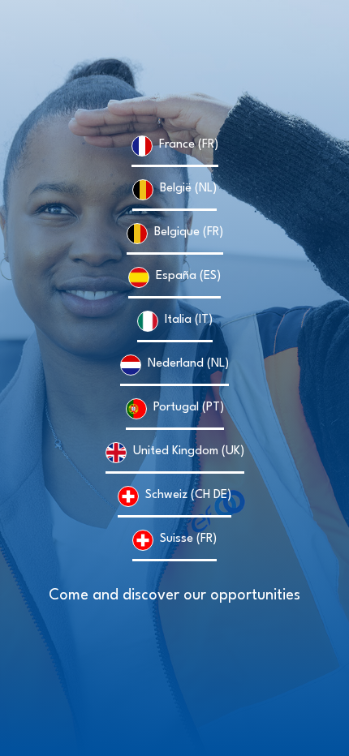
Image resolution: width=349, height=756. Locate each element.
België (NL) (188, 189)
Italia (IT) (189, 320)
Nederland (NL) (188, 364)
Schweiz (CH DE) (188, 495)
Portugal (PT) (188, 408)
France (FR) (188, 145)
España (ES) (188, 276)
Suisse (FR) (188, 539)
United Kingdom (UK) (188, 451)
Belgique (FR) (188, 232)
